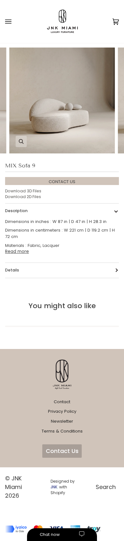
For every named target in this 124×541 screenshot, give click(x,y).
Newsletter (62, 421)
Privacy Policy (62, 411)
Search (106, 487)
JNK (54, 487)
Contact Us (62, 451)
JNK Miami (13, 482)
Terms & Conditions (62, 431)
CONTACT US (62, 182)
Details (12, 270)
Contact (62, 402)
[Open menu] (14, 21)
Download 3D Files (23, 191)
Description (16, 210)
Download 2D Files (23, 196)
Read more (17, 251)
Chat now (50, 534)
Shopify (58, 492)
